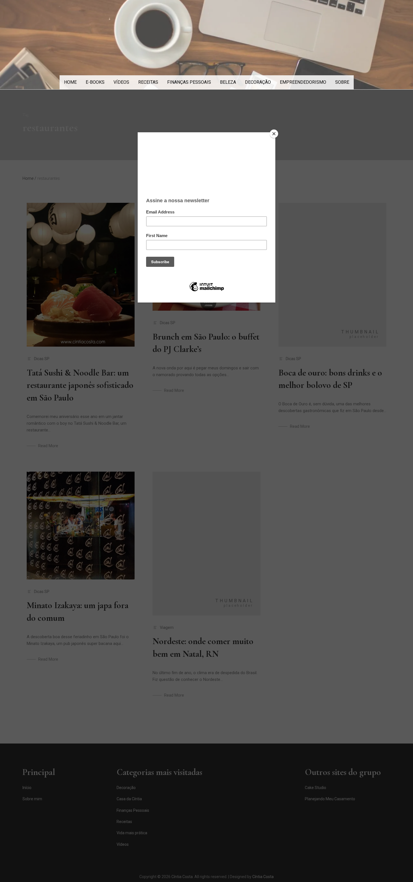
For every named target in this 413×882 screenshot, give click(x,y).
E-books (95, 82)
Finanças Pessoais (189, 82)
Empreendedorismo (303, 82)
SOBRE (342, 82)
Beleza (228, 82)
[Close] (274, 133)
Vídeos (121, 82)
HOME (70, 82)
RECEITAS (148, 82)
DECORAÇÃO (258, 82)
